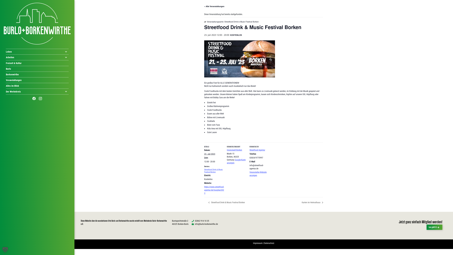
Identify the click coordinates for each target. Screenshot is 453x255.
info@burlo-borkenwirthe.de (206, 224)
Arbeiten (10, 57)
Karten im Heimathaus (311, 202)
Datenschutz (269, 243)
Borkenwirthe (12, 74)
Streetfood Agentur (257, 150)
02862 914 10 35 (202, 221)
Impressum (257, 243)
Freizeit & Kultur (14, 63)
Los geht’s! (433, 227)
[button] (5, 250)
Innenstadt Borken (234, 150)
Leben (9, 51)
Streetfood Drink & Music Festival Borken (213, 170)
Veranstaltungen (14, 80)
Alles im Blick (12, 85)
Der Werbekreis (13, 91)
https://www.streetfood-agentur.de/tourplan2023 (214, 190)
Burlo (8, 68)
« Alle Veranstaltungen (214, 6)
